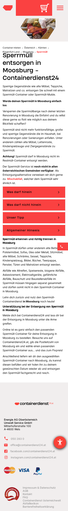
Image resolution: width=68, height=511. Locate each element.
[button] (60, 8)
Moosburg (28, 51)
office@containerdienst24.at (28, 445)
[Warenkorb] (46, 10)
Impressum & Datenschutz (39, 487)
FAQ (25, 497)
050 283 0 (17, 438)
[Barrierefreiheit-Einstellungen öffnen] (60, 442)
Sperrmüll (42, 51)
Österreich (29, 47)
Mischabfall (14, 178)
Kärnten (42, 47)
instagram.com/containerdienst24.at (33, 457)
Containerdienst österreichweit (42, 500)
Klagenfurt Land (11, 51)
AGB (25, 490)
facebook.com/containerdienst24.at (32, 451)
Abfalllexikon (31, 503)
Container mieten (12, 47)
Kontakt (27, 494)
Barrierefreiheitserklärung (38, 506)
